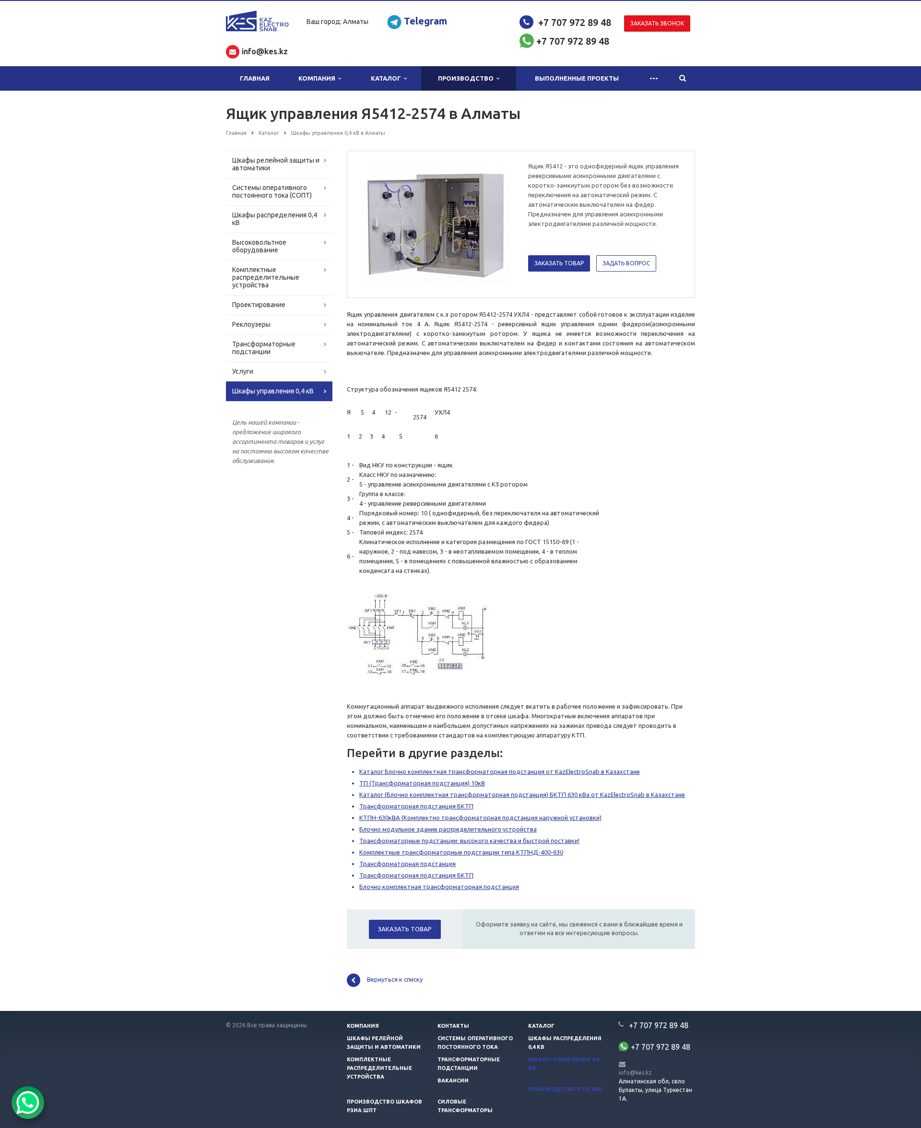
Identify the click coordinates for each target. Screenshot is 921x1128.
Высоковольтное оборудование (259, 246)
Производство (467, 78)
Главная (255, 78)
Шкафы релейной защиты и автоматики (275, 164)
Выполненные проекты (577, 78)
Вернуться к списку (395, 979)
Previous (374, 224)
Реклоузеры (251, 324)
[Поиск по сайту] (682, 78)
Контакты (453, 1026)
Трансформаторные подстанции (263, 348)
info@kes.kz (635, 1072)
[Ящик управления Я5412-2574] (435, 224)
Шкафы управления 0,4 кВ (273, 391)
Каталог (387, 78)
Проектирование (258, 305)
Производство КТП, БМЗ (565, 1089)
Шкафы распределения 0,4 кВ (274, 218)
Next (497, 224)
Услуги (242, 371)
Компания (318, 78)
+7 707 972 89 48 (574, 22)
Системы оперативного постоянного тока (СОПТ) (272, 191)
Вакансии (453, 1080)
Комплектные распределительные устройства (265, 277)
